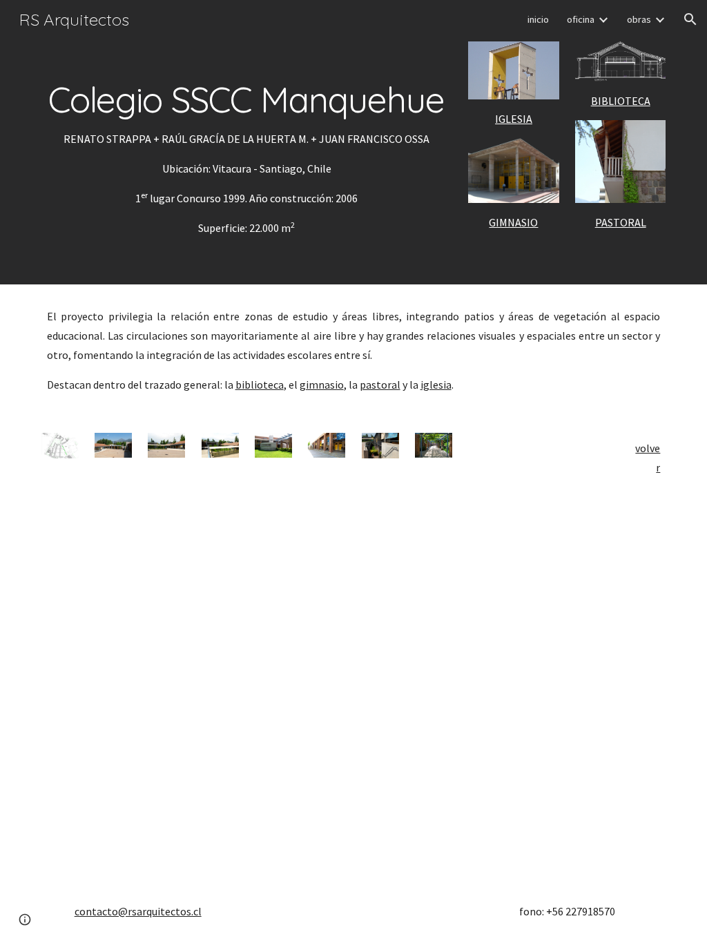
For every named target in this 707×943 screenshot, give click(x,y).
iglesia (436, 384)
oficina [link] (580, 19)
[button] (690, 19)
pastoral (380, 384)
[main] (246, 142)
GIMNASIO (513, 222)
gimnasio (322, 384)
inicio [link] (538, 19)
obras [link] (639, 19)
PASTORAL (620, 222)
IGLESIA (513, 119)
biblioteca (259, 384)
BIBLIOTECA (620, 101)
